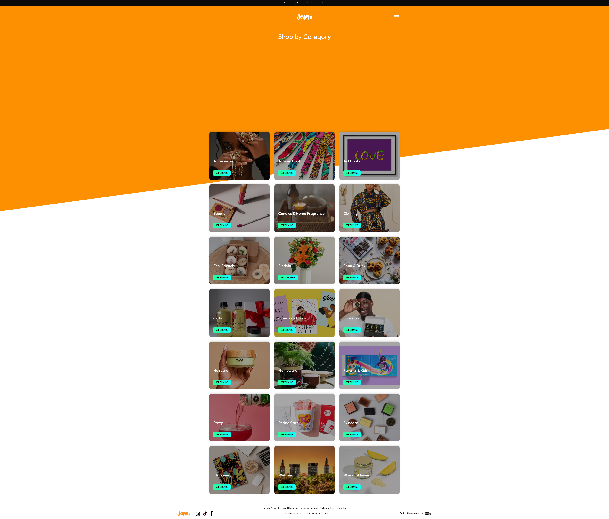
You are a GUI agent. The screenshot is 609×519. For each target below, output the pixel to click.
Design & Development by (411, 513)
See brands (222, 172)
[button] (396, 17)
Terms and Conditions (288, 508)
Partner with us (327, 508)
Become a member (309, 508)
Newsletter (341, 508)
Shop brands (288, 277)
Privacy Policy (269, 508)
